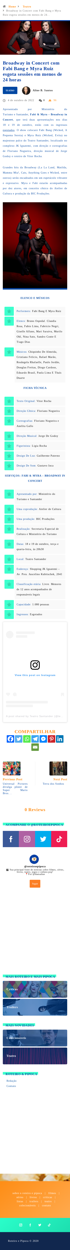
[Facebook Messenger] (43, 739)
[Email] (35, 747)
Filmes (52, 1193)
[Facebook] (10, 739)
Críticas (47, 1197)
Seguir (35, 883)
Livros (33, 1197)
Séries (20, 1197)
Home (12, 6)
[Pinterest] (51, 739)
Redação (12, 1080)
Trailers (33, 1201)
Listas (20, 1201)
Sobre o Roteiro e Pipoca (27, 1193)
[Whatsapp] (27, 739)
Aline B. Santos (43, 90)
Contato (11, 1086)
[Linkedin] (59, 739)
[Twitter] (18, 739)
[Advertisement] (35, 932)
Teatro (27, 6)
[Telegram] (35, 739)
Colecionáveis (27, 1205)
